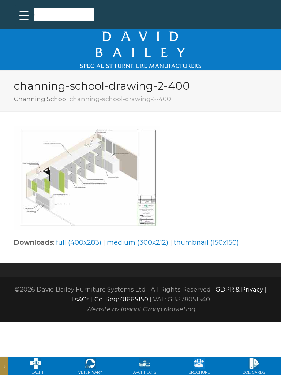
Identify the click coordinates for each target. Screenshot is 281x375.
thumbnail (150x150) (206, 242)
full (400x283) (78, 242)
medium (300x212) (137, 242)
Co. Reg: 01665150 (121, 299)
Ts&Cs (80, 299)
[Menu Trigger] (24, 15)
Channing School (41, 99)
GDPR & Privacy (239, 289)
